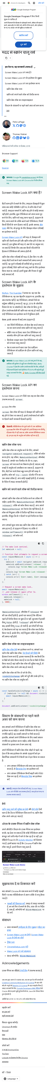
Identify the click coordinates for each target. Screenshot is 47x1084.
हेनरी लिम (23, 970)
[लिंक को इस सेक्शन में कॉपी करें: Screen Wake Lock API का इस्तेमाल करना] (21, 388)
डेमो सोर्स (35, 809)
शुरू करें (23, 44)
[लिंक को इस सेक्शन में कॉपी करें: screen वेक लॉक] (18, 406)
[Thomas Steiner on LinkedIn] (17, 138)
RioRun (5, 293)
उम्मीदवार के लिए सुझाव (27, 927)
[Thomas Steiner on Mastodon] (21, 138)
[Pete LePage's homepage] (24, 126)
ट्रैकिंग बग (11, 942)
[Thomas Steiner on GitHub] (14, 138)
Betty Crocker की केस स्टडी (35, 373)
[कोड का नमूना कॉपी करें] (43, 543)
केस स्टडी (5, 1031)
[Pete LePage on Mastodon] (21, 126)
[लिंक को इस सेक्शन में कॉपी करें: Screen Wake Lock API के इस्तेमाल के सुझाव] (25, 285)
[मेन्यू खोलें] (4, 3)
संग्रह (3, 1035)
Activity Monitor (25, 840)
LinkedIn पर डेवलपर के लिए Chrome (15, 1058)
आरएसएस (5, 1062)
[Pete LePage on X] (14, 126)
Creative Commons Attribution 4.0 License (18, 983)
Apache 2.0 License (20, 986)
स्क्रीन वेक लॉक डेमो (9, 649)
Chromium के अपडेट (9, 1027)
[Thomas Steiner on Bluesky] (24, 138)
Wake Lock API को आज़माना (19, 951)
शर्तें (3, 1072)
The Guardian (15, 293)
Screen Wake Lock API (12, 237)
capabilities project (28, 177)
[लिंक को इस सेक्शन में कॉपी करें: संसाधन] (13, 920)
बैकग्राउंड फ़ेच (21, 769)
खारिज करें (23, 35)
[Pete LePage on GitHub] (17, 126)
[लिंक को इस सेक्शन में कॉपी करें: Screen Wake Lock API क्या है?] (4, 196)
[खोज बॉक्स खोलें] (29, 3)
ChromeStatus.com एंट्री (17, 947)
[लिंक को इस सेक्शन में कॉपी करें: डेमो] (7, 804)
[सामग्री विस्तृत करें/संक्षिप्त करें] (34, 67)
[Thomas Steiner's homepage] (28, 138)
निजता (9, 1072)
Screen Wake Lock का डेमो (18, 935)
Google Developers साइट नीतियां (28, 988)
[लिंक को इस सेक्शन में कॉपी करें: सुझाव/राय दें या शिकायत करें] (37, 884)
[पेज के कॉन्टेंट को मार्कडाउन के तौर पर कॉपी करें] (6, 58)
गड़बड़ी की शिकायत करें (16, 903)
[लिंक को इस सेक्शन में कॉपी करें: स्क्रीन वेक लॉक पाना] (23, 444)
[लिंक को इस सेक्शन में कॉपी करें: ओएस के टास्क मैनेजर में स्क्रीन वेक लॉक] (42, 824)
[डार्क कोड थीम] (39, 543)
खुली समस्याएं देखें (7, 1016)
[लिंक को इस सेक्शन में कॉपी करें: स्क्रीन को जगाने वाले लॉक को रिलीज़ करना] (4, 493)
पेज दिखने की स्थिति (30, 653)
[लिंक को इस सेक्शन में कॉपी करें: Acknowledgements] (31, 963)
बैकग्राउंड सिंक (26, 776)
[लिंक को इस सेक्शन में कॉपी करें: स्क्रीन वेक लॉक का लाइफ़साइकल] (36, 644)
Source (5, 168)
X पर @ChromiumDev (10, 1050)
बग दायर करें (6, 1012)
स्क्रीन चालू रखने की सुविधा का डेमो (15, 809)
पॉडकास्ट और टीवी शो (9, 1039)
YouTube (5, 1054)
